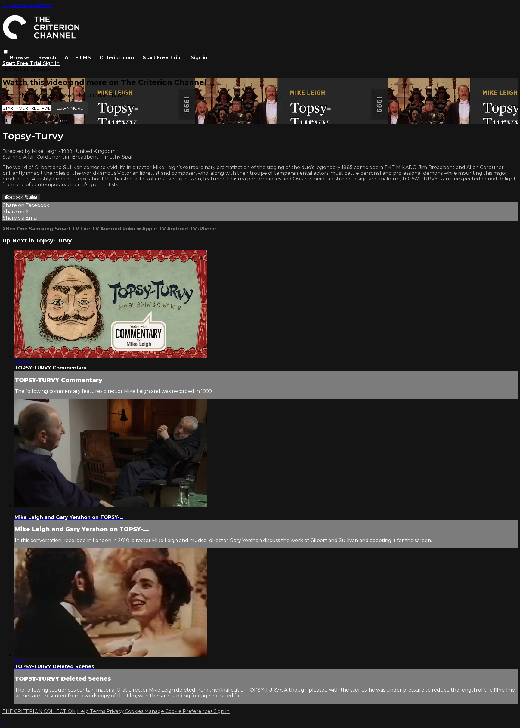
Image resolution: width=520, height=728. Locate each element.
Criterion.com (117, 57)
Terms (98, 711)
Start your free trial (27, 108)
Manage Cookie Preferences (179, 711)
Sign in (199, 57)
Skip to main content (27, 5)
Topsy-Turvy (54, 240)
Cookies (134, 711)
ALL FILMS (78, 57)
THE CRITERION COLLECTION (39, 711)
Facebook (13, 197)
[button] (6, 52)
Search (47, 57)
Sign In (51, 63)
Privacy (115, 711)
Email (34, 197)
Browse (20, 57)
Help (83, 711)
